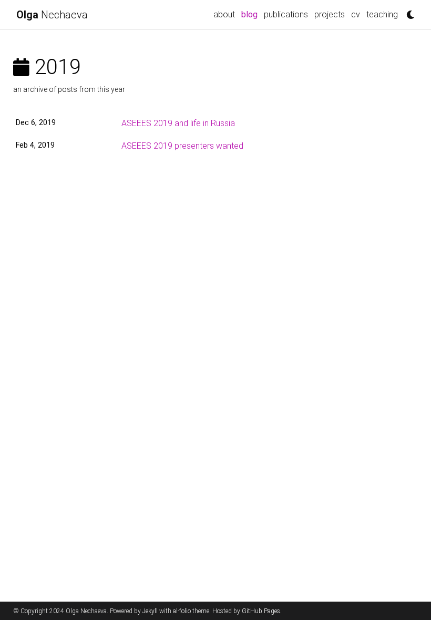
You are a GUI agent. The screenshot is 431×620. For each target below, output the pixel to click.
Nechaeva (52, 14)
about (224, 14)
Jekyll (150, 611)
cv (355, 14)
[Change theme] (408, 11)
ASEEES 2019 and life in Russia (178, 123)
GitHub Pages (261, 611)
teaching (382, 14)
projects (329, 14)
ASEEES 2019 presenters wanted (182, 146)
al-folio (182, 611)
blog (251, 14)
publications (286, 14)
